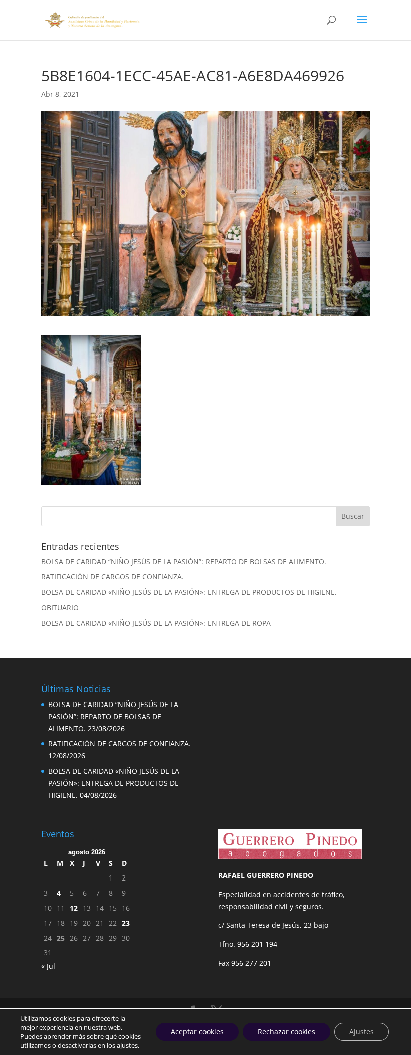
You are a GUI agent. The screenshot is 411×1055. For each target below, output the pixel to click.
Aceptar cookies (197, 1031)
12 (74, 908)
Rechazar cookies (286, 1031)
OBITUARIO (60, 607)
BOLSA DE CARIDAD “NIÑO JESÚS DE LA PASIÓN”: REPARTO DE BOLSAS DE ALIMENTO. (183, 561)
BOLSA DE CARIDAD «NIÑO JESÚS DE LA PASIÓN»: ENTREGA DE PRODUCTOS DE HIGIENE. (189, 592)
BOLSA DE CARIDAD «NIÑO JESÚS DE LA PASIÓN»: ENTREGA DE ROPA (156, 623)
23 (126, 923)
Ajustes (361, 1031)
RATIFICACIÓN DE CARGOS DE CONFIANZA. (112, 576)
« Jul (48, 966)
